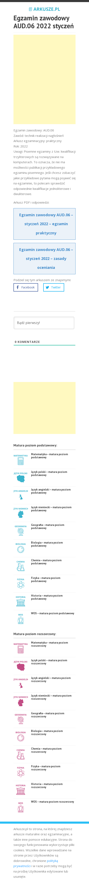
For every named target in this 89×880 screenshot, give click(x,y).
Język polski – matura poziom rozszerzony (49, 662)
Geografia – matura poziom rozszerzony (47, 715)
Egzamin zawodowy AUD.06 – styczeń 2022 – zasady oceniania (46, 258)
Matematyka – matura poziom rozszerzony (49, 644)
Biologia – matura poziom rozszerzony (47, 732)
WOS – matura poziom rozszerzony (52, 801)
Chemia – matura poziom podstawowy (46, 562)
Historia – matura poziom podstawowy (47, 597)
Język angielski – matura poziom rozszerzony (51, 679)
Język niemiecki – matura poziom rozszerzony (51, 697)
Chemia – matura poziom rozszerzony (46, 750)
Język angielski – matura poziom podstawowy (51, 491)
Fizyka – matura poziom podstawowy (45, 579)
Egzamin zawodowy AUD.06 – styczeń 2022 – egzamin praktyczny (46, 223)
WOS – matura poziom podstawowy (52, 613)
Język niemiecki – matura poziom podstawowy (51, 509)
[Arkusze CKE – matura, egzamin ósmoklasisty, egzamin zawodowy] (44, 8)
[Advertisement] (44, 79)
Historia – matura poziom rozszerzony (47, 785)
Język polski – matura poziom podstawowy (49, 473)
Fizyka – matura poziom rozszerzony (45, 768)
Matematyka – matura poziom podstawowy (49, 455)
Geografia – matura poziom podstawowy (47, 526)
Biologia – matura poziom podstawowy (47, 544)
